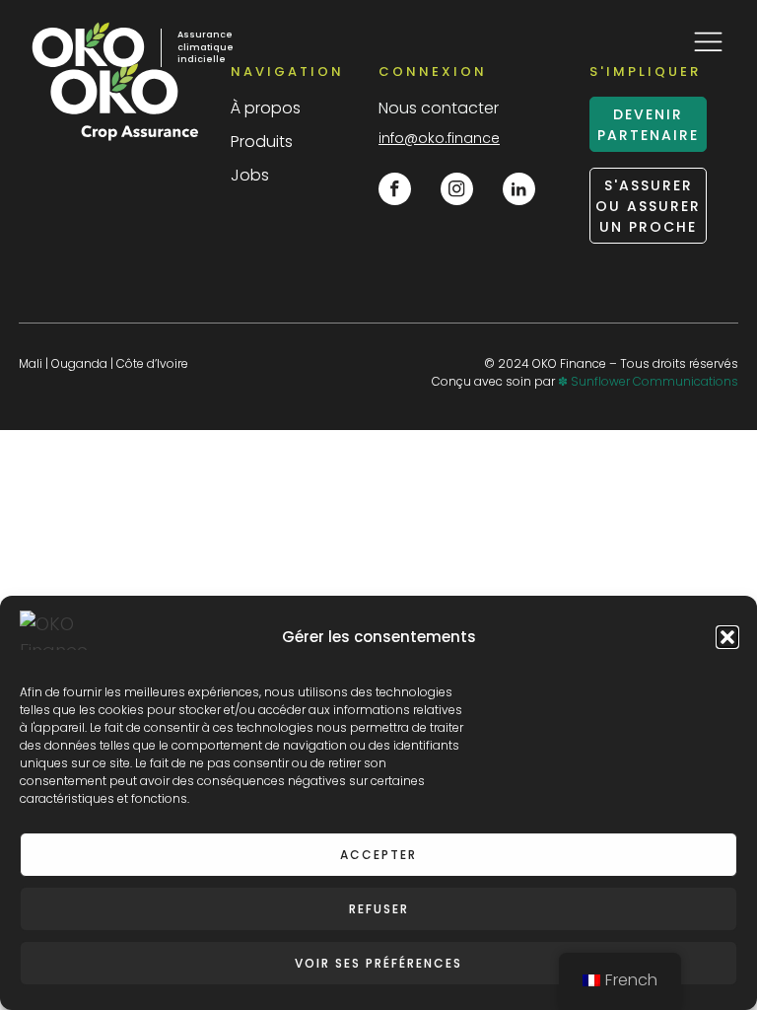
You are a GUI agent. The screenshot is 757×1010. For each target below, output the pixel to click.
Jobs (250, 175)
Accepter (378, 854)
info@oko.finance (439, 138)
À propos (266, 108)
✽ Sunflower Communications (648, 381)
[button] (727, 637)
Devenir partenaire (648, 125)
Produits (262, 141)
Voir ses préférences (378, 963)
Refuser (379, 909)
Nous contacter (438, 108)
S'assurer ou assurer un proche (648, 206)
